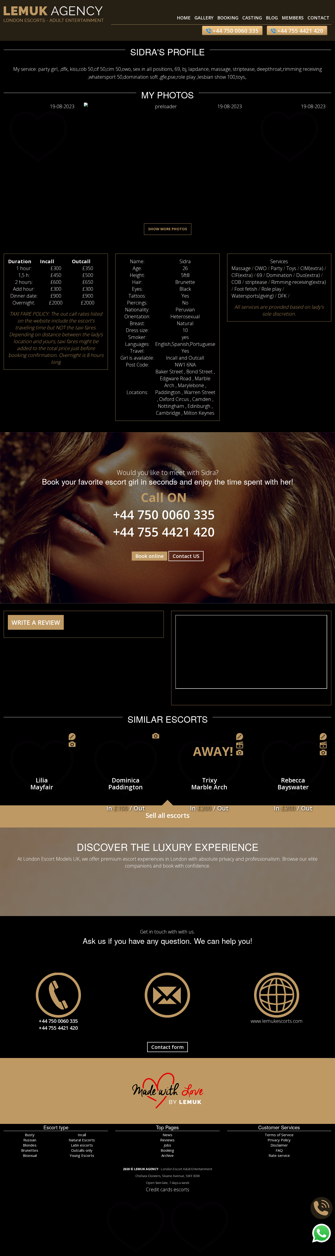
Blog (272, 18)
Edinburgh (199, 406)
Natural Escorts (82, 1139)
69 (259, 275)
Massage (241, 268)
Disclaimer (279, 1145)
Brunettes (29, 1150)
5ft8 (185, 275)
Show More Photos (167, 229)
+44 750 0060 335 (234, 30)
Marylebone (191, 385)
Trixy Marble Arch (209, 788)
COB (236, 282)
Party (276, 268)
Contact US (186, 556)
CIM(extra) (311, 268)
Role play (271, 289)
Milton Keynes (199, 413)
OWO (261, 268)
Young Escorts (82, 1155)
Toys (291, 268)
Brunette (185, 282)
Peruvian (185, 309)
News (167, 1134)
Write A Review (36, 622)
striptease (256, 282)
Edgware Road (175, 378)
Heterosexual (185, 316)
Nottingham (171, 406)
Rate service (279, 1155)
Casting (252, 18)
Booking (227, 18)
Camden (201, 399)
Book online (149, 556)
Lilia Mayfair (41, 783)
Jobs (167, 1145)
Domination (279, 275)
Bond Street (199, 371)
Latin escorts (82, 1145)
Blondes (30, 1145)
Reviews (167, 1139)
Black (185, 289)
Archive (167, 1155)
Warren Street (199, 392)
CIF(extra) (242, 275)
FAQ (279, 1150)
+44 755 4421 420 (299, 30)
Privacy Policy (279, 1139)
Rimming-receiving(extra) (298, 282)
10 (185, 330)
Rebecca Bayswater (293, 788)
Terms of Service (279, 1134)
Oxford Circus (174, 399)
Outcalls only (81, 1150)
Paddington (167, 392)
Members (293, 18)
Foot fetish (245, 289)
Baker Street (169, 371)
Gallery (203, 18)
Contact (318, 18)
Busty (30, 1134)
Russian (29, 1139)
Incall (82, 1134)
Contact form (167, 1047)
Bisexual (30, 1155)
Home (184, 18)
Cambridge (168, 413)
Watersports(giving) (253, 295)
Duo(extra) (308, 275)
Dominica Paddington (125, 788)
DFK (282, 295)
